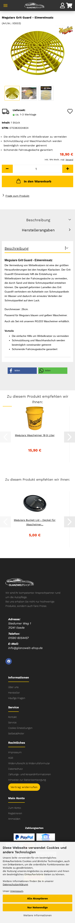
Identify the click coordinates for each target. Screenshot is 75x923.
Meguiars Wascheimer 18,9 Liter (35, 435)
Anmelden (14, 818)
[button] (7, 169)
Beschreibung (38, 220)
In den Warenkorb (37, 181)
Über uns (13, 687)
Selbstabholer (16, 733)
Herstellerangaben (38, 230)
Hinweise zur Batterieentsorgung (27, 779)
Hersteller (14, 692)
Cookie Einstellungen (20, 727)
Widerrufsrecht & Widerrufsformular (29, 763)
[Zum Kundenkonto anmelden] (62, 5)
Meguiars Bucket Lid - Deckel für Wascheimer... (35, 522)
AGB (10, 757)
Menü (5, 5)
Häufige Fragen (16, 698)
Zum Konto (14, 807)
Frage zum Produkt (17, 195)
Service (12, 722)
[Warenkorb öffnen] (69, 6)
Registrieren (15, 813)
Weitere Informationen (37, 915)
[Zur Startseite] (19, 581)
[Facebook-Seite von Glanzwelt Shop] (8, 661)
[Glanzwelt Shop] (37, 7)
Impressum (15, 752)
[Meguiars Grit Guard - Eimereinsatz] (37, 52)
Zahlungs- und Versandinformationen (29, 774)
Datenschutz (15, 768)
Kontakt (12, 716)
